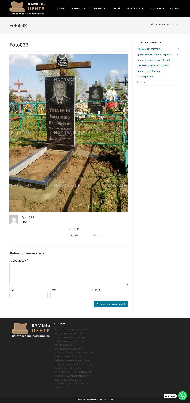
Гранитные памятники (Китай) (153, 59)
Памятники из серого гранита (153, 65)
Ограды (141, 81)
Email (54, 290)
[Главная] (152, 24)
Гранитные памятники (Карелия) (154, 54)
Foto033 (177, 24)
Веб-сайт (95, 290)
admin (24, 221)
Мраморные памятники (149, 48)
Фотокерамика (145, 76)
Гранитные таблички (148, 70)
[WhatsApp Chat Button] (182, 395)
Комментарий (19, 260)
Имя (13, 290)
